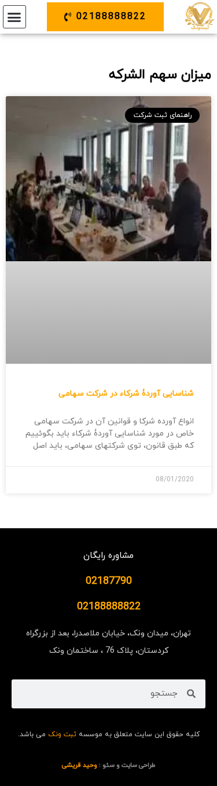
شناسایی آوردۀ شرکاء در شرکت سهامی (126, 393)
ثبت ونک (62, 734)
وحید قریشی (79, 765)
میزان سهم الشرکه (160, 74)
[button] (14, 16)
